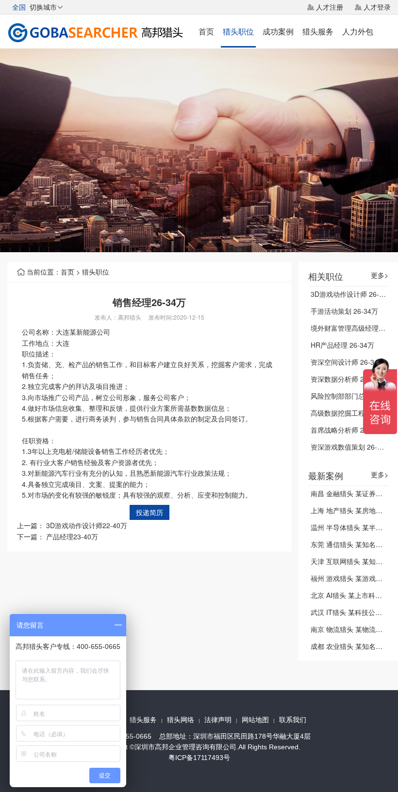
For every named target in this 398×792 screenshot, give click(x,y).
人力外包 (357, 31)
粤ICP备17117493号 (199, 757)
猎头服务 (317, 31)
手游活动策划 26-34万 (344, 311)
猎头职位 (238, 31)
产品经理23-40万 (72, 536)
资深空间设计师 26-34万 (348, 362)
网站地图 (255, 720)
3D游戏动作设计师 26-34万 (352, 294)
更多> (379, 275)
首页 (206, 31)
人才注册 (329, 7)
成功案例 (278, 31)
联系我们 (292, 720)
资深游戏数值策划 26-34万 (351, 447)
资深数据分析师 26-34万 (348, 379)
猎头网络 (180, 720)
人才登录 (377, 7)
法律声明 (218, 720)
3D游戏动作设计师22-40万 (86, 525)
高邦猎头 (129, 317)
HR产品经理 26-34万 (342, 345)
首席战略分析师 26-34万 (348, 430)
